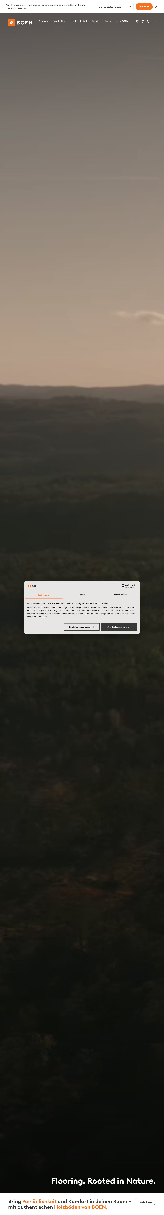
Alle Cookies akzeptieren (118, 627)
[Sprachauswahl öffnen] (148, 21)
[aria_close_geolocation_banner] (156, 6)
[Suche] (154, 21)
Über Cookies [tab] (120, 595)
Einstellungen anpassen (80, 627)
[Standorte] (137, 21)
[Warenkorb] (143, 21)
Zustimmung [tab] (43, 595)
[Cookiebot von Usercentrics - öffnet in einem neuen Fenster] (125, 586)
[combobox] (115, 6)
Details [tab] (82, 595)
